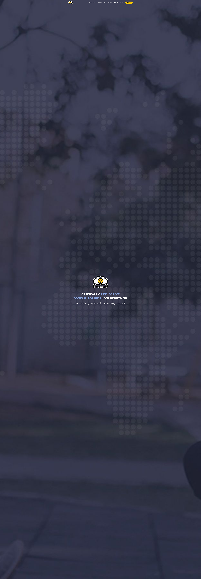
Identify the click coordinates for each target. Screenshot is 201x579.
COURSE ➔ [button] (129, 2)
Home (90, 2)
